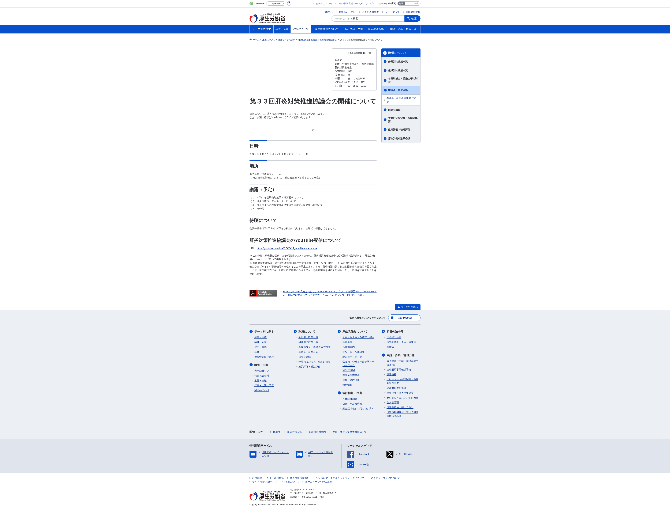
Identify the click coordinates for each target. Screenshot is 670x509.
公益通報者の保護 (396, 387)
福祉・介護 (260, 342)
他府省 (276, 432)
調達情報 (391, 374)
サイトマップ (392, 12)
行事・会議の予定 (264, 385)
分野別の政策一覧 (398, 61)
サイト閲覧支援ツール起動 (350, 3)
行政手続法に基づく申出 (400, 407)
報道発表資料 (261, 375)
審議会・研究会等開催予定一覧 (402, 100)
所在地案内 (349, 347)
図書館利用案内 (317, 432)
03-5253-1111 (309, 496)
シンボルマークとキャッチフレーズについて (340, 478)
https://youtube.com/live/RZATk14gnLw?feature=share (287, 248)
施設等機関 (349, 370)
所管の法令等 (395, 331)
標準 (401, 3)
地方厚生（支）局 (352, 356)
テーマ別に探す (264, 331)
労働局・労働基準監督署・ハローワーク (358, 363)
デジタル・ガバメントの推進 (402, 397)
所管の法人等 (294, 432)
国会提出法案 (394, 337)
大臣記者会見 (261, 370)
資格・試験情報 (351, 380)
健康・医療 (260, 337)
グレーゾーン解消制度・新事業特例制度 (402, 381)
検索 (414, 18)
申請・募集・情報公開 (401, 355)
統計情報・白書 (352, 393)
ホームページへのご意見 (318, 481)
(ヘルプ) (370, 3)
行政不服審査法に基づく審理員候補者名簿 (402, 414)
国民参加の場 (413, 12)
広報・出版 (260, 380)
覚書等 (390, 347)
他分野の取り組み (264, 356)
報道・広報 (261, 364)
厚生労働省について (355, 331)
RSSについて (291, 481)
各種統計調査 (350, 398)
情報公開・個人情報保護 (400, 392)
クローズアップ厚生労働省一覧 (350, 432)
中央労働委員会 (351, 375)
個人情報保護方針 (300, 478)
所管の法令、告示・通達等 (401, 342)
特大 (417, 3)
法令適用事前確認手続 (399, 369)
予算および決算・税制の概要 (403, 119)
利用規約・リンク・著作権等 (268, 478)
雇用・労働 (260, 347)
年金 (256, 352)
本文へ (329, 12)
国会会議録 (394, 109)
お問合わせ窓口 (347, 12)
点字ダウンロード (324, 3)
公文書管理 (393, 402)
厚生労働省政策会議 (399, 138)
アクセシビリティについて (385, 478)
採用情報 (347, 384)
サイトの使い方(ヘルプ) (265, 481)
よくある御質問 (370, 12)
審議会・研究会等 (398, 90)
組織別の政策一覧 (398, 70)
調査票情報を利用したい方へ (358, 408)
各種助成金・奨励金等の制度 (403, 80)
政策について (397, 53)
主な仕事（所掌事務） (355, 352)
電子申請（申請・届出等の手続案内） (402, 363)
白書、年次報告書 (352, 403)
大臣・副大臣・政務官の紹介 (358, 337)
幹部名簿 (347, 342)
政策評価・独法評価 (399, 129)
